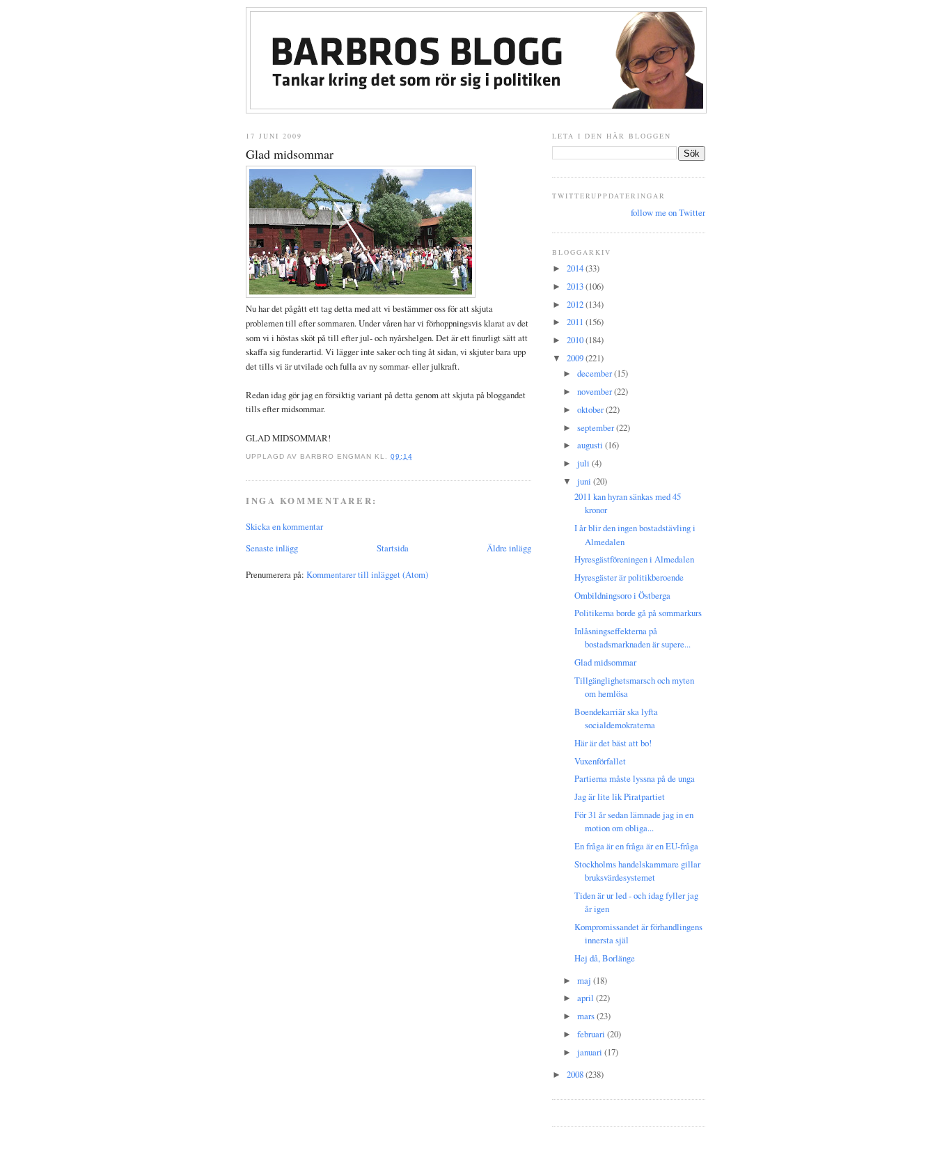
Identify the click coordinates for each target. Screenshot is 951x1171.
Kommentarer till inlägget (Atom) (367, 574)
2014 (576, 268)
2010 (576, 339)
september (596, 427)
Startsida (393, 548)
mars (587, 1015)
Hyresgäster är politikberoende (629, 577)
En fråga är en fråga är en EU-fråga (636, 846)
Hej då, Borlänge (604, 958)
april (586, 997)
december (595, 373)
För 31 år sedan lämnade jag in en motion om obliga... (633, 821)
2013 (576, 286)
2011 (576, 321)
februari (592, 1034)
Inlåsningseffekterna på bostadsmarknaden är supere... (632, 637)
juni (585, 481)
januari (590, 1052)
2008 (576, 1074)
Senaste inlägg (272, 548)
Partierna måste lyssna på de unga (634, 778)
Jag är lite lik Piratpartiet (619, 796)
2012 (576, 304)
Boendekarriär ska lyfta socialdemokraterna (616, 718)
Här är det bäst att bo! (613, 743)
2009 (576, 358)
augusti (591, 445)
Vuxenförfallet (600, 761)
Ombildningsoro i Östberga (622, 595)
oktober (591, 409)
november (595, 391)
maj (585, 980)
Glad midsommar (289, 154)
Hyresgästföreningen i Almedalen (634, 559)
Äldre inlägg (509, 548)
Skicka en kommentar (284, 526)
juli (584, 463)
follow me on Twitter (668, 212)
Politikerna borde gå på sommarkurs (638, 612)
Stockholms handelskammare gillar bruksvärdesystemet (637, 870)
